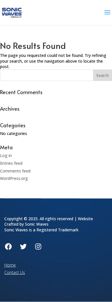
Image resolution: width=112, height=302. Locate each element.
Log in (6, 155)
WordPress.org (14, 178)
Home (10, 265)
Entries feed (11, 163)
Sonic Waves (37, 224)
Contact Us (14, 272)
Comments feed (15, 171)
